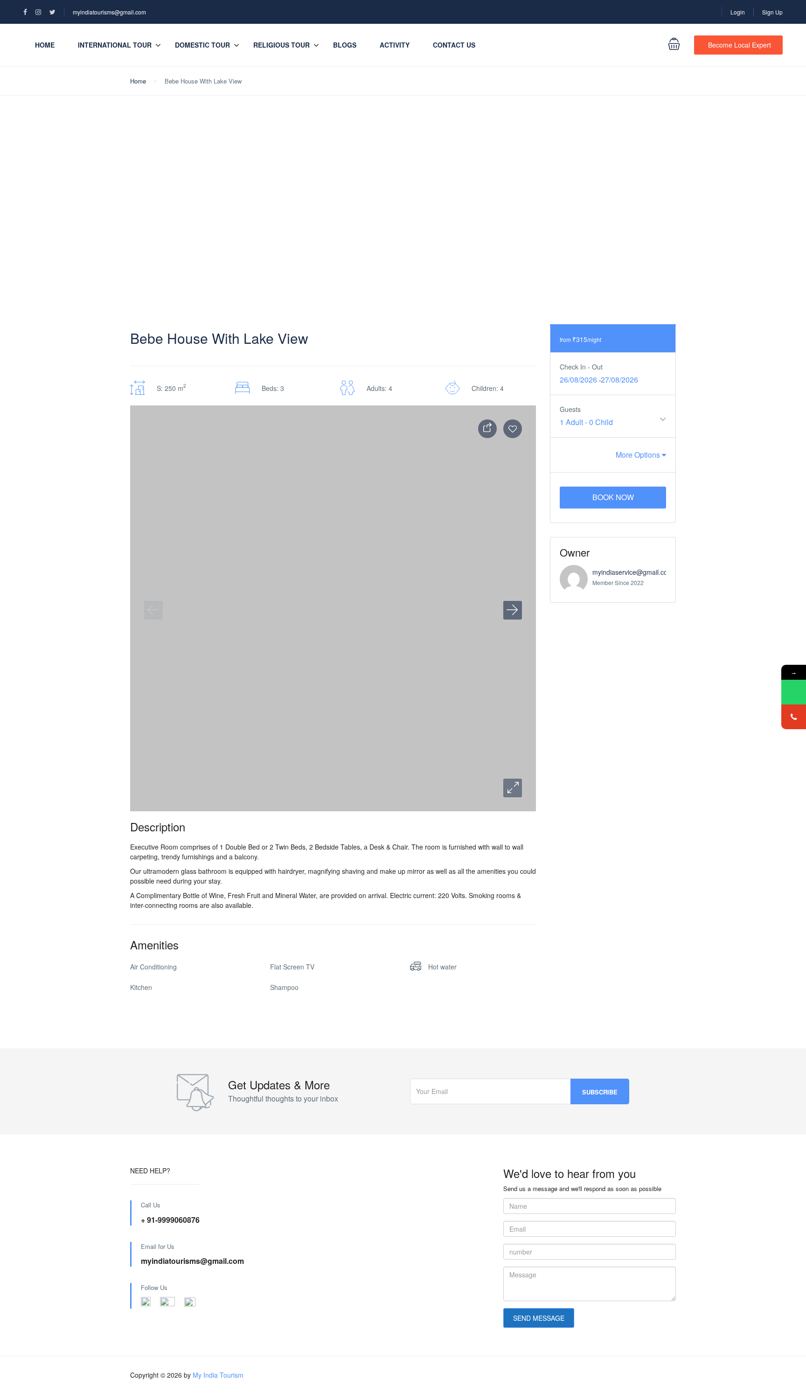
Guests (570, 409)
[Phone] (793, 716)
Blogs (344, 44)
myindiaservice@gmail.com (632, 572)
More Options (639, 454)
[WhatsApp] (793, 692)
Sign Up (772, 12)
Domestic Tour (202, 44)
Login (737, 12)
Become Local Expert (739, 44)
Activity (395, 44)
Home (45, 44)
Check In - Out (581, 366)
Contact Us (454, 44)
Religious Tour (281, 44)
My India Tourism (218, 1375)
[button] (512, 788)
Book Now (613, 497)
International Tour (115, 44)
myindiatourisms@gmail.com (109, 12)
